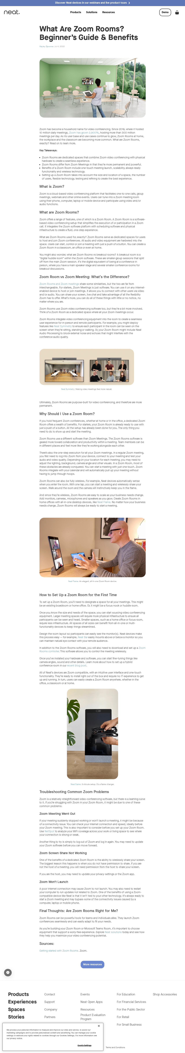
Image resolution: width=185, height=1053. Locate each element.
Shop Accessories (165, 994)
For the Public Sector (131, 1009)
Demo (166, 13)
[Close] (99, 1026)
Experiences (22, 1001)
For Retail (123, 1017)
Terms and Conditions (115, 1047)
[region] (52, 1037)
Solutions (91, 12)
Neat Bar (83, 637)
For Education (126, 994)
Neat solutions (113, 932)
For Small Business (129, 1025)
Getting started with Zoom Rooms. (59, 950)
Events (85, 994)
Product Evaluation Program (93, 1017)
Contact (49, 994)
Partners (49, 1017)
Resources (108, 12)
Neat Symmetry (63, 326)
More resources (92, 964)
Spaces (16, 1009)
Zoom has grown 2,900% (84, 132)
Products (75, 12)
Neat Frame (103, 502)
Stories (16, 1017)
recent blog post (76, 665)
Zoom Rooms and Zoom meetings (59, 284)
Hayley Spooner (46, 46)
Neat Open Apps (91, 1002)
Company (50, 1009)
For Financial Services (131, 1002)
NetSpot (49, 831)
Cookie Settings (84, 1045)
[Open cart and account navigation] (177, 12)
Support (49, 1002)
